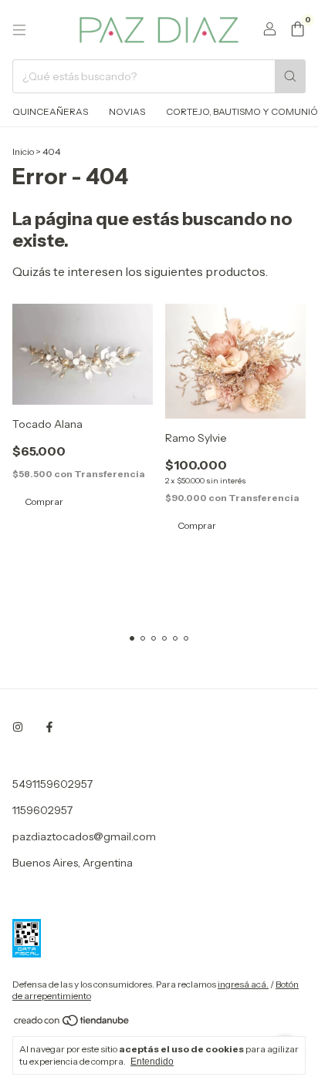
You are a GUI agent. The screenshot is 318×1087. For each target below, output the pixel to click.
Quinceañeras (50, 111)
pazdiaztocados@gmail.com (84, 836)
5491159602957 (52, 784)
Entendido (152, 1061)
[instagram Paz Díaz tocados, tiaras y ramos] (17, 727)
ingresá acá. (243, 984)
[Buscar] (290, 76)
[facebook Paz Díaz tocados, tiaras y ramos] (49, 727)
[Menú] (19, 30)
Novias (127, 111)
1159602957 (42, 810)
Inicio (23, 151)
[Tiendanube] (72, 1024)
